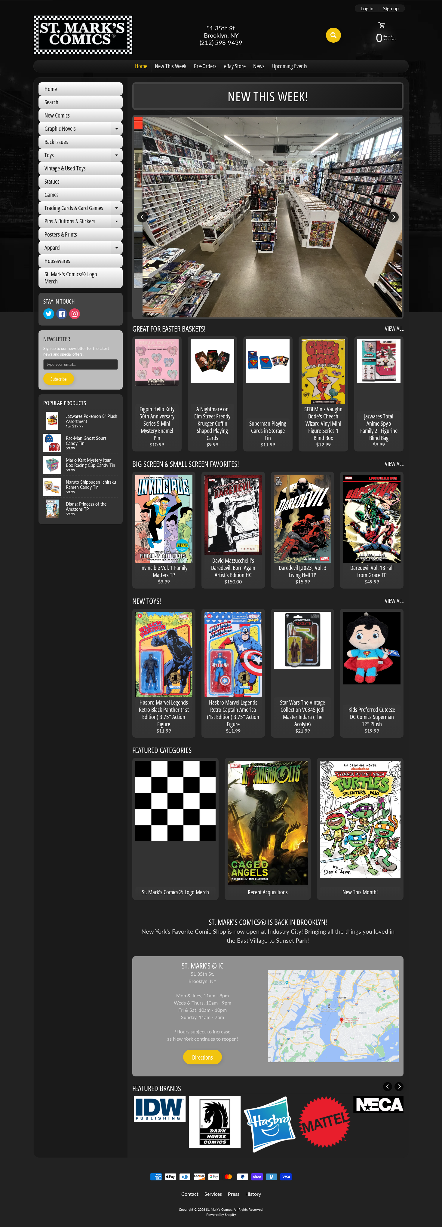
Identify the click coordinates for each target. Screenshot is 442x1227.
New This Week (170, 66)
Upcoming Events (289, 66)
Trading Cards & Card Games (84, 209)
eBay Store (235, 66)
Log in (367, 8)
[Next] (393, 217)
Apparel (84, 248)
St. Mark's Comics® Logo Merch (71, 277)
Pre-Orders (205, 66)
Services (213, 1194)
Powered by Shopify (221, 1214)
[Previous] (142, 217)
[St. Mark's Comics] (83, 35)
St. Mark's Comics (219, 1209)
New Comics (57, 115)
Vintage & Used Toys (65, 168)
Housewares (57, 261)
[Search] (333, 35)
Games (52, 195)
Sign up (391, 8)
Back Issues (56, 142)
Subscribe (59, 379)
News (259, 66)
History (253, 1194)
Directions (202, 1057)
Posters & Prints (61, 234)
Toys (84, 156)
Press (233, 1194)
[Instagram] (74, 313)
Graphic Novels (84, 129)
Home (141, 66)
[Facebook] (61, 313)
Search (51, 102)
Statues (52, 181)
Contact (189, 1194)
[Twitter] (48, 313)
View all (394, 328)
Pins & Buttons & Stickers (84, 222)
